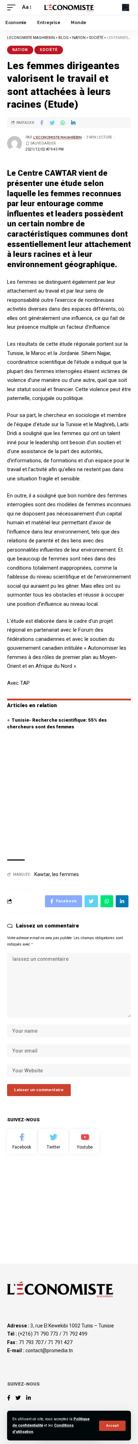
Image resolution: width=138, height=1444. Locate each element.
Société (49, 50)
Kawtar (42, 874)
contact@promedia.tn (49, 1350)
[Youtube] (84, 1141)
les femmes (65, 874)
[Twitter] (53, 1141)
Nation (20, 50)
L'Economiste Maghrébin (57, 137)
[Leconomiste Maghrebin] (69, 7)
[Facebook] (22, 1141)
